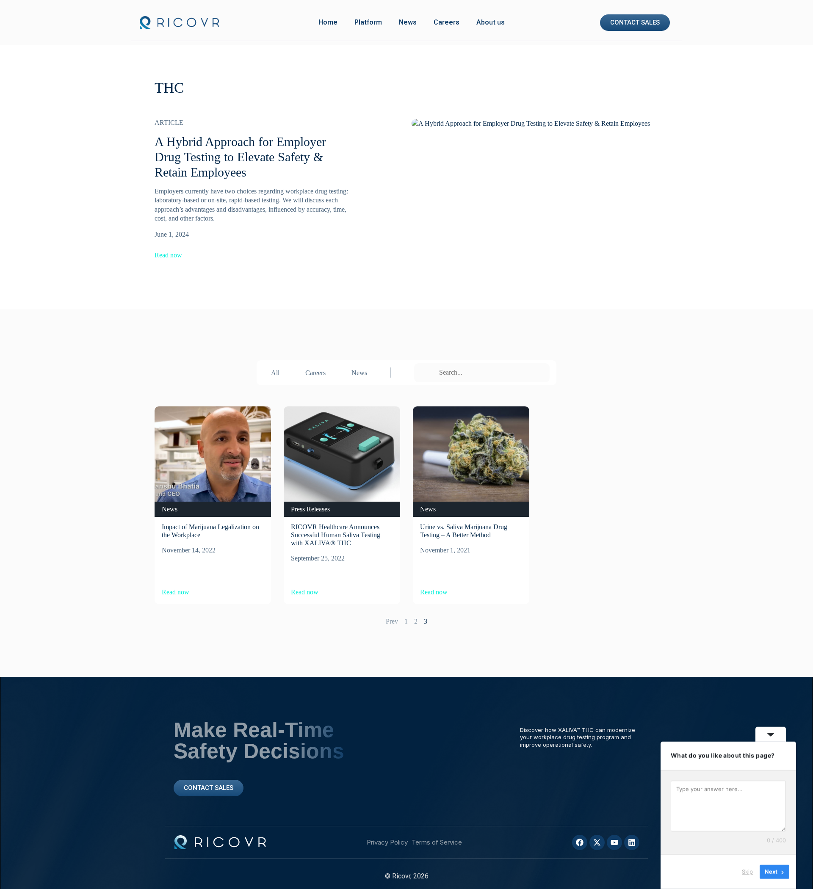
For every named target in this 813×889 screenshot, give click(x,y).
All (275, 372)
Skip (747, 871)
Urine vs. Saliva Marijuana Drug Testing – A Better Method (463, 530)
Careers (446, 22)
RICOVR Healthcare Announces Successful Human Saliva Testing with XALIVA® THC (335, 535)
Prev (392, 621)
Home (327, 22)
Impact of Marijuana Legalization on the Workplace (210, 530)
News (408, 22)
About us (490, 22)
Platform (368, 22)
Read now (168, 255)
